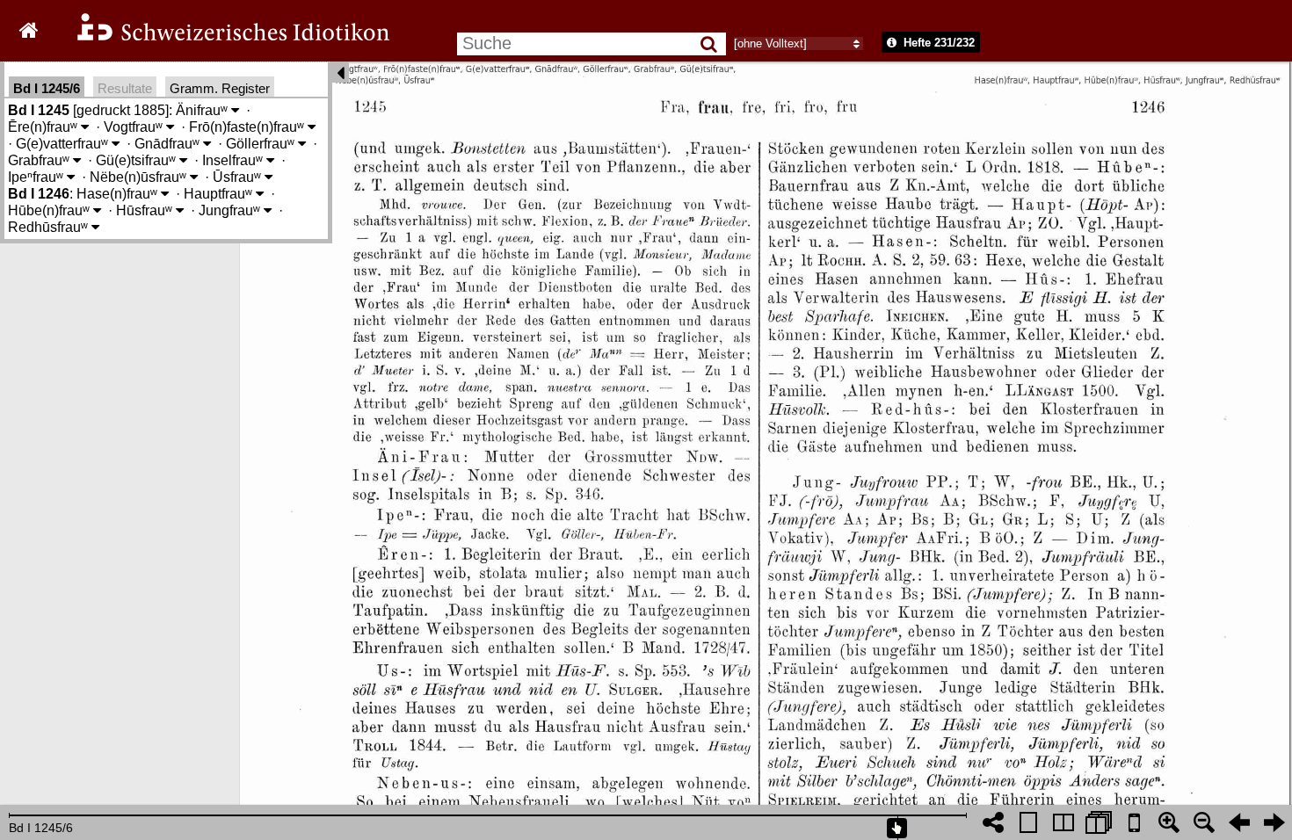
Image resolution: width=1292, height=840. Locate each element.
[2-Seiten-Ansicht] (1063, 822)
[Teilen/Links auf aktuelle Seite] (993, 822)
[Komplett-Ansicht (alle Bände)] (1098, 822)
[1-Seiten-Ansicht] (1028, 822)
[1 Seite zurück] (1239, 822)
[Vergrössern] (1169, 822)
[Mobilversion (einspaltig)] (1133, 822)
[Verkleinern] (1204, 822)
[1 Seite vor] (1274, 822)
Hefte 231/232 (937, 42)
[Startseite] (221, 38)
